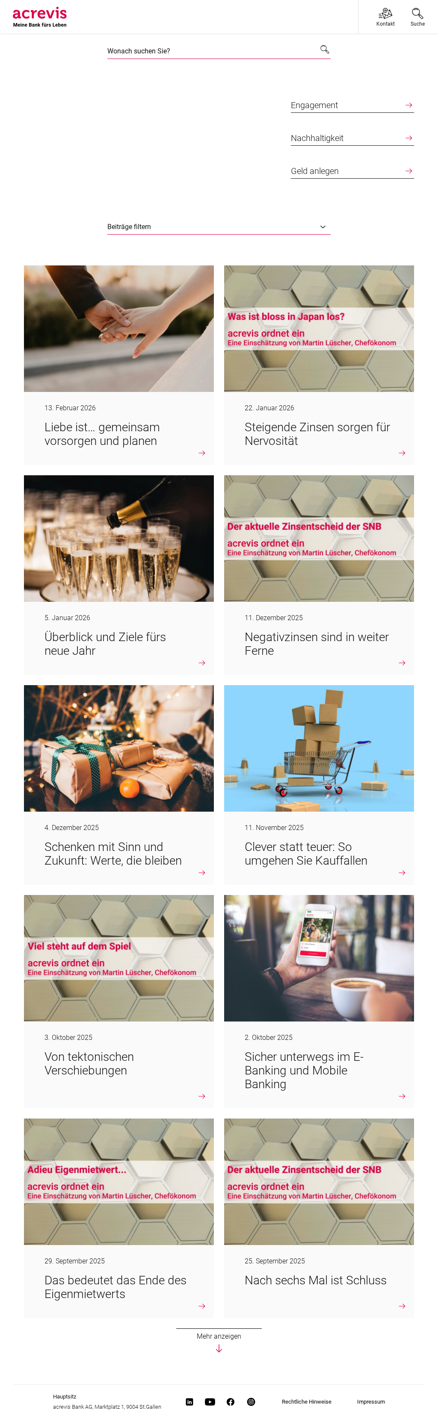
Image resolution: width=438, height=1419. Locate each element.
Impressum (371, 1401)
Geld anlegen (315, 171)
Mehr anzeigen (219, 1336)
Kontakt (385, 24)
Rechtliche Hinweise (306, 1401)
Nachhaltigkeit (317, 138)
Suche (418, 24)
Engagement (314, 105)
